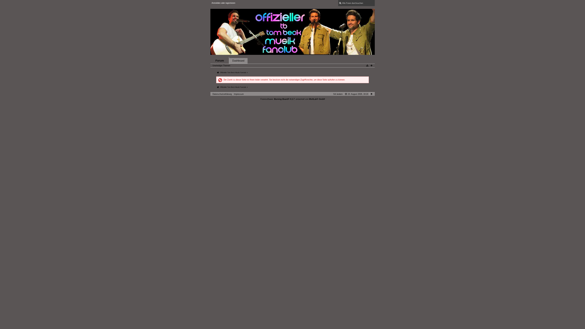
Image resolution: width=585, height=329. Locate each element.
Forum (219, 60)
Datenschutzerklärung (222, 94)
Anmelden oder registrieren (223, 3)
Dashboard (238, 60)
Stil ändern (338, 94)
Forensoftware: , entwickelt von (292, 99)
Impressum (239, 94)
